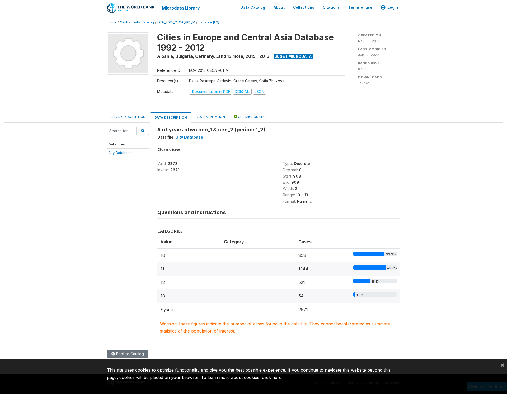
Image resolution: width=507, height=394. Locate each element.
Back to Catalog (129, 354)
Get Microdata (295, 56)
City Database (120, 152)
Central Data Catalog (137, 22)
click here (271, 377)
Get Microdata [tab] (251, 117)
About (279, 7)
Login (393, 7)
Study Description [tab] (128, 117)
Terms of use (360, 7)
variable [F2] (209, 22)
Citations (331, 7)
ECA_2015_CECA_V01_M (176, 22)
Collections (303, 7)
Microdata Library (181, 8)
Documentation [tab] (210, 117)
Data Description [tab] (170, 118)
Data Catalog (253, 7)
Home (111, 22)
